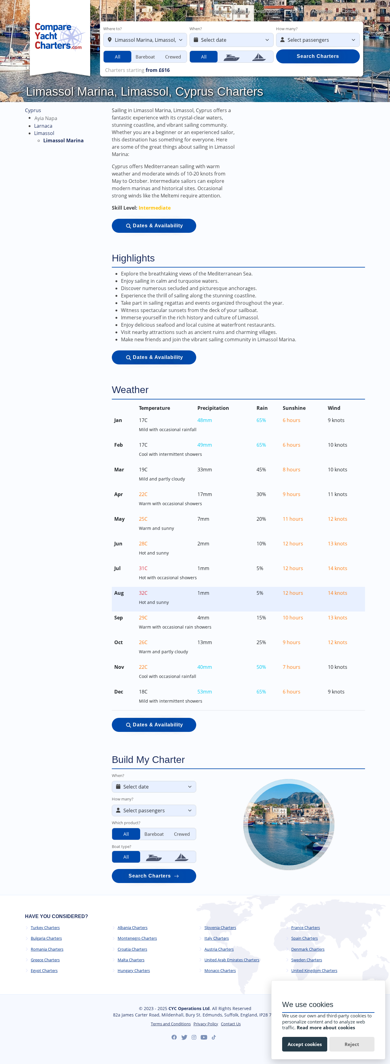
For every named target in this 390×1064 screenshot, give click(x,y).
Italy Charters (216, 938)
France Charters (305, 927)
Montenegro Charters (137, 938)
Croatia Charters (132, 949)
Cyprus (33, 110)
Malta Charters (131, 960)
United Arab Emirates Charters (231, 960)
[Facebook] (174, 1037)
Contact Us (231, 1024)
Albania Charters (132, 927)
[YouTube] (203, 1037)
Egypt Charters (44, 970)
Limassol (44, 133)
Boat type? (121, 846)
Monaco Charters (220, 970)
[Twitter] (184, 1037)
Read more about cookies (326, 1027)
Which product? (126, 822)
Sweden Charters (306, 960)
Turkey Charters (45, 927)
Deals (238, 11)
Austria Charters (219, 949)
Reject (352, 1044)
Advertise (322, 11)
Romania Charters (47, 949)
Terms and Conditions (171, 1024)
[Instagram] (194, 1037)
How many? (287, 28)
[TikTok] (214, 1037)
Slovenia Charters (220, 927)
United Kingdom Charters (314, 970)
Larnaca (43, 125)
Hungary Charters (134, 970)
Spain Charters (304, 938)
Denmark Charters (307, 949)
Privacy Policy (205, 1024)
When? (196, 28)
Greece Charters (45, 960)
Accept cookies (305, 1044)
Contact (349, 11)
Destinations (267, 11)
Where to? (112, 28)
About (296, 11)
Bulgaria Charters (46, 938)
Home (215, 11)
